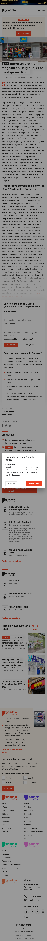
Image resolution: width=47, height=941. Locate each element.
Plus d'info (11, 483)
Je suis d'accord (33, 483)
